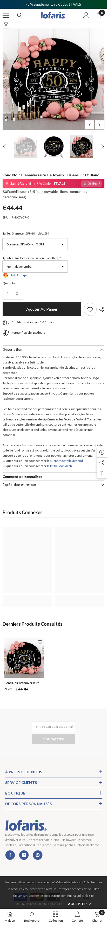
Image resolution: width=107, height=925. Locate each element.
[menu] (6, 15)
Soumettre (53, 738)
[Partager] (100, 309)
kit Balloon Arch (61, 466)
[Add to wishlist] (90, 309)
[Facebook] (10, 855)
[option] (53, 79)
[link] (27, 598)
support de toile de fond (66, 461)
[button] (89, 124)
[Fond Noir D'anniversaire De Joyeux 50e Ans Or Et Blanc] (24, 658)
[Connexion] (86, 15)
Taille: (26, 233)
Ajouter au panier (42, 309)
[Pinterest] (38, 855)
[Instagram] (24, 855)
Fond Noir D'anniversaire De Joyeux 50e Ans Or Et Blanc (24, 683)
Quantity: (9, 283)
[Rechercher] (20, 15)
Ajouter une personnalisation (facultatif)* (32, 258)
